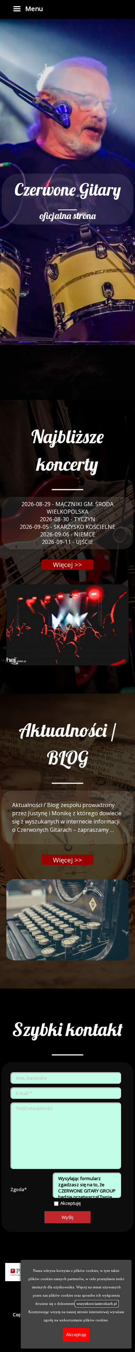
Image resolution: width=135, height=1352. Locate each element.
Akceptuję (70, 1203)
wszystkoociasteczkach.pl (96, 1304)
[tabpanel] (67, 199)
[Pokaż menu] (17, 8)
